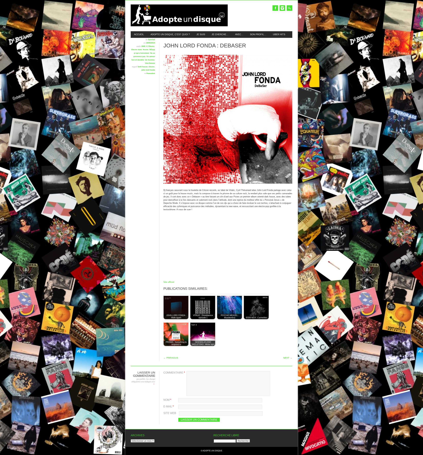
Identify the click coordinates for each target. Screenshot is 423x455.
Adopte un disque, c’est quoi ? (170, 34)
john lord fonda (148, 70)
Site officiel (168, 282)
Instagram (282, 8)
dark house (143, 67)
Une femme (150, 63)
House (145, 50)
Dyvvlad (151, 39)
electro (151, 67)
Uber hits (279, 34)
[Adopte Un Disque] (179, 25)
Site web (169, 413)
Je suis (200, 34)
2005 (143, 46)
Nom (167, 399)
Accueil (139, 34)
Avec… (239, 34)
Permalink (150, 73)
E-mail (168, 406)
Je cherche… (220, 34)
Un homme (149, 60)
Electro (151, 46)
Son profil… (258, 34)
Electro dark (136, 50)
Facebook (275, 8)
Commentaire (174, 372)
